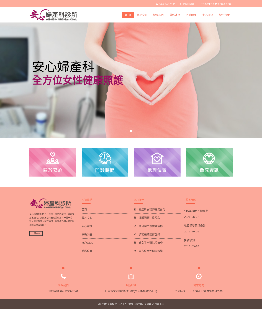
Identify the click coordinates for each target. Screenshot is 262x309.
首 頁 (128, 15)
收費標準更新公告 (195, 225)
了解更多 (36, 233)
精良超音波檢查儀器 (150, 226)
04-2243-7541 (69, 291)
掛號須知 (189, 240)
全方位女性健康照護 (150, 251)
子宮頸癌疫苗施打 (149, 234)
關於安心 (142, 15)
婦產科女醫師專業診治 (151, 209)
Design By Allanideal (154, 303)
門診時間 (191, 15)
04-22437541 (167, 4)
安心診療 (87, 226)
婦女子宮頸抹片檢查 (150, 242)
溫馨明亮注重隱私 (149, 217)
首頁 (84, 209)
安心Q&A (207, 15)
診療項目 (158, 15)
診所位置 (224, 15)
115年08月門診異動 (196, 211)
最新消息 (174, 15)
